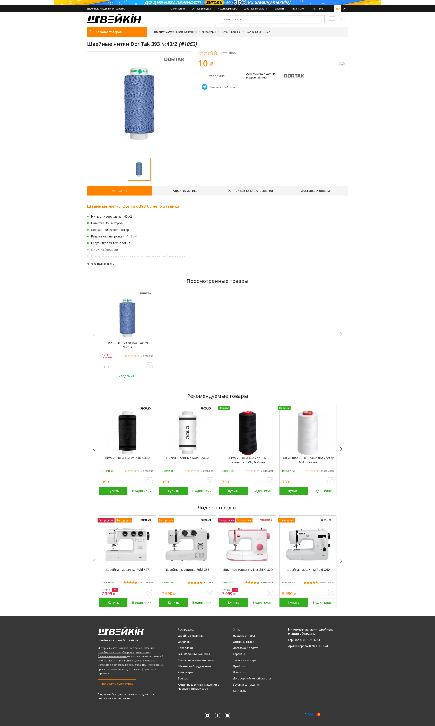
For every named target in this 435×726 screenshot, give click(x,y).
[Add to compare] (342, 63)
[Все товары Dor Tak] (174, 63)
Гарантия (279, 8)
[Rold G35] (188, 565)
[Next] (342, 449)
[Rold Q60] (308, 565)
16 (327, 582)
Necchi (112, 660)
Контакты (318, 8)
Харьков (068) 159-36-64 (304, 640)
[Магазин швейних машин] (114, 22)
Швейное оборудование (194, 666)
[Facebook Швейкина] (217, 715)
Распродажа (186, 629)
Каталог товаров (108, 32)
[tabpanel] (139, 104)
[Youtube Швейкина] (207, 715)
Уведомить (218, 76)
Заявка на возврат (245, 660)
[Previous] (96, 449)
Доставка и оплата (255, 8)
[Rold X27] (127, 565)
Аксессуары (185, 672)
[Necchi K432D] (248, 565)
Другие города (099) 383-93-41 (308, 646)
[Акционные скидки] (217, 2)
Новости (239, 672)
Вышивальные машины (112, 656)
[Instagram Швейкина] (227, 715)
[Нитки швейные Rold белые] (188, 454)
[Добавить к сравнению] (149, 365)
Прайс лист (299, 8)
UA (344, 8)
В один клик (141, 491)
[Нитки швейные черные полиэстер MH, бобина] (248, 454)
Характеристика (184, 191)
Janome (102, 660)
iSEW (120, 660)
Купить (113, 491)
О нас (236, 629)
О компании (177, 8)
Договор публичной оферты (252, 678)
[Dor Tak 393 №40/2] (127, 339)
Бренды (183, 678)
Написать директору (117, 684)
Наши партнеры (228, 8)
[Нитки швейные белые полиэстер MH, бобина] (308, 454)
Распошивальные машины (196, 660)
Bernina (128, 660)
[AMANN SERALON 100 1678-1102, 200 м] (67, 454)
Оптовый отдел (201, 8)
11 (146, 582)
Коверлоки (142, 652)
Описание (119, 191)
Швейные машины (109, 652)
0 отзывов (228, 53)
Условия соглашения (246, 684)
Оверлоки (128, 652)
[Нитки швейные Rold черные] (127, 454)
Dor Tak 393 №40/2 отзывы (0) (250, 191)
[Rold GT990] (368, 565)
